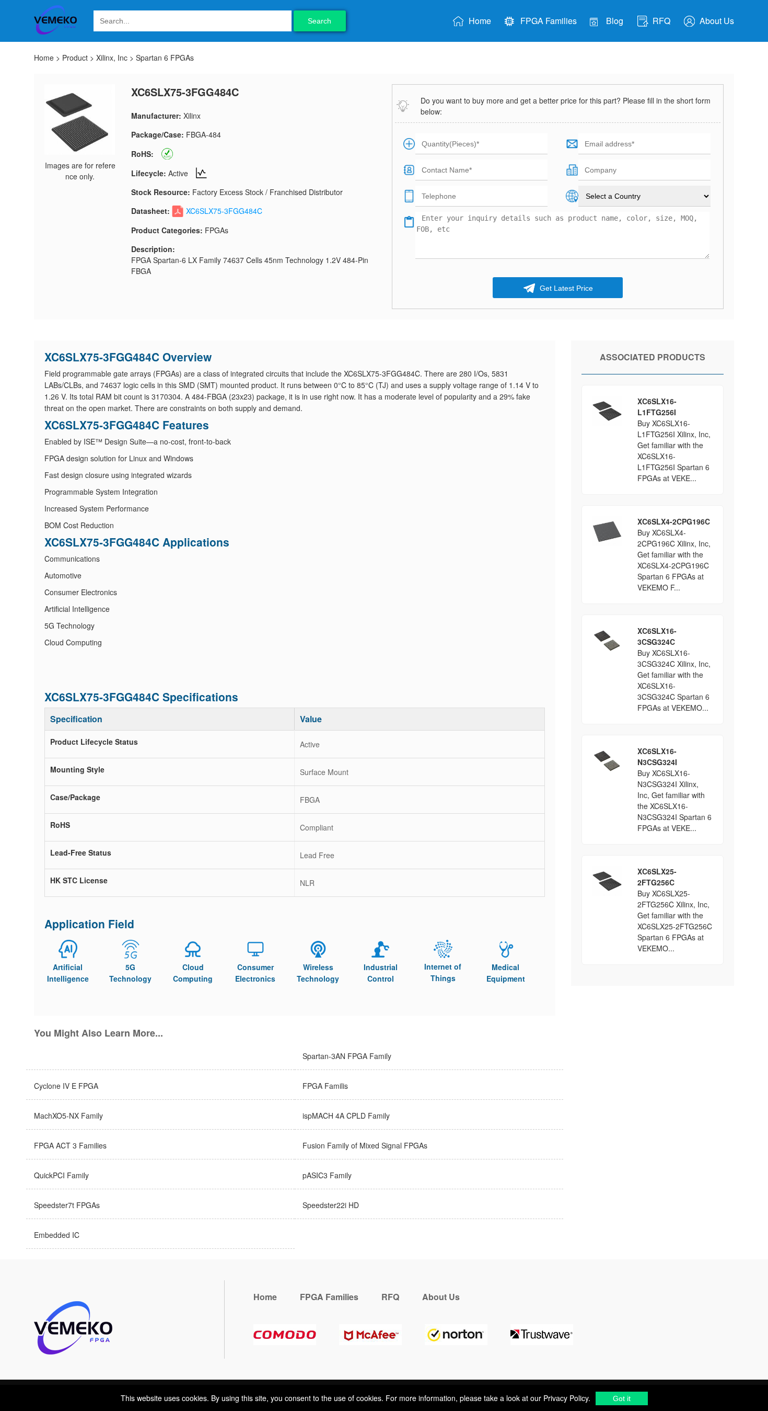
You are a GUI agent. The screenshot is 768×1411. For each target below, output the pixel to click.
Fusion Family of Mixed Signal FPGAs (364, 1145)
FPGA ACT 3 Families (70, 1145)
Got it (622, 1398)
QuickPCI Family (61, 1175)
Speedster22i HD (330, 1205)
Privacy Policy (564, 1398)
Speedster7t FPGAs (67, 1205)
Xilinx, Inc (111, 57)
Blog (613, 21)
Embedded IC (56, 1235)
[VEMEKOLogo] (55, 32)
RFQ (660, 21)
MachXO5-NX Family (68, 1115)
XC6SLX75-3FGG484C (224, 211)
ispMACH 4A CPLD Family (346, 1115)
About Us (715, 21)
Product (75, 57)
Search (319, 21)
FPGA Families (547, 21)
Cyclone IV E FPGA (66, 1085)
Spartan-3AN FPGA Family (346, 1056)
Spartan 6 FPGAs (165, 57)
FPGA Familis (325, 1085)
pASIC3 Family (327, 1175)
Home (479, 21)
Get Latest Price (565, 288)
